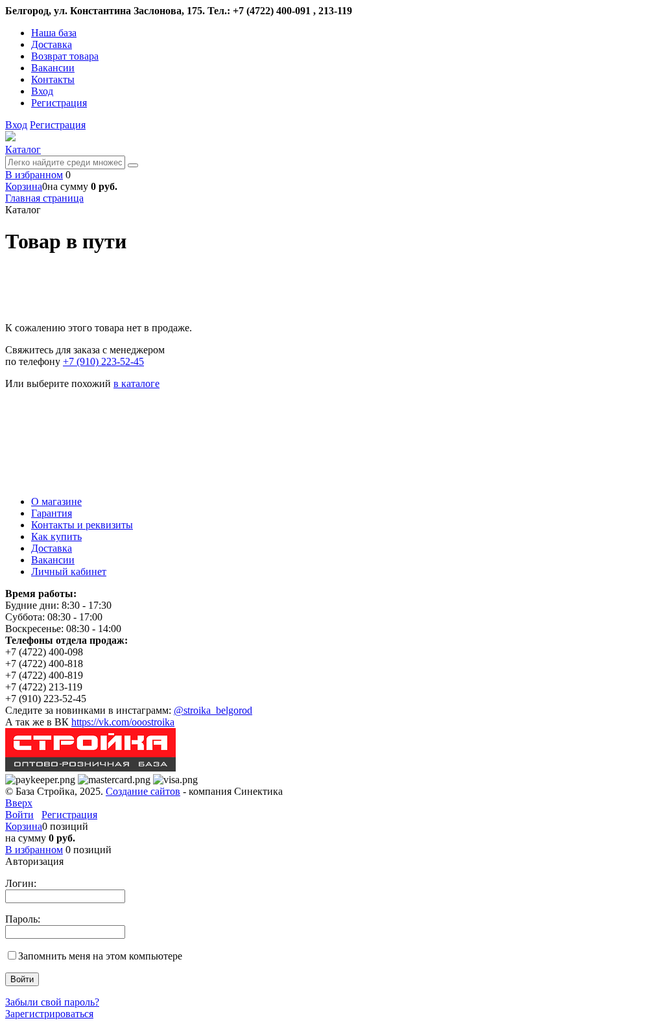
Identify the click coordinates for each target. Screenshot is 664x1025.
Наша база (54, 32)
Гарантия (51, 513)
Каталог (23, 149)
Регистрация (59, 102)
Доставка (51, 44)
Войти (19, 814)
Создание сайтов (143, 791)
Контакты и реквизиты (82, 524)
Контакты (53, 79)
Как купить (56, 536)
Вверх (18, 802)
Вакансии (53, 67)
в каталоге (136, 383)
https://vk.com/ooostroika (122, 721)
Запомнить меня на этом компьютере (100, 955)
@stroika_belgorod (213, 710)
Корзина (23, 186)
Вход (42, 91)
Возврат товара (65, 56)
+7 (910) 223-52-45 (103, 361)
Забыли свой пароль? (52, 1001)
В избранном (34, 174)
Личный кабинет (68, 571)
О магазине (56, 501)
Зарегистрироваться (49, 1013)
